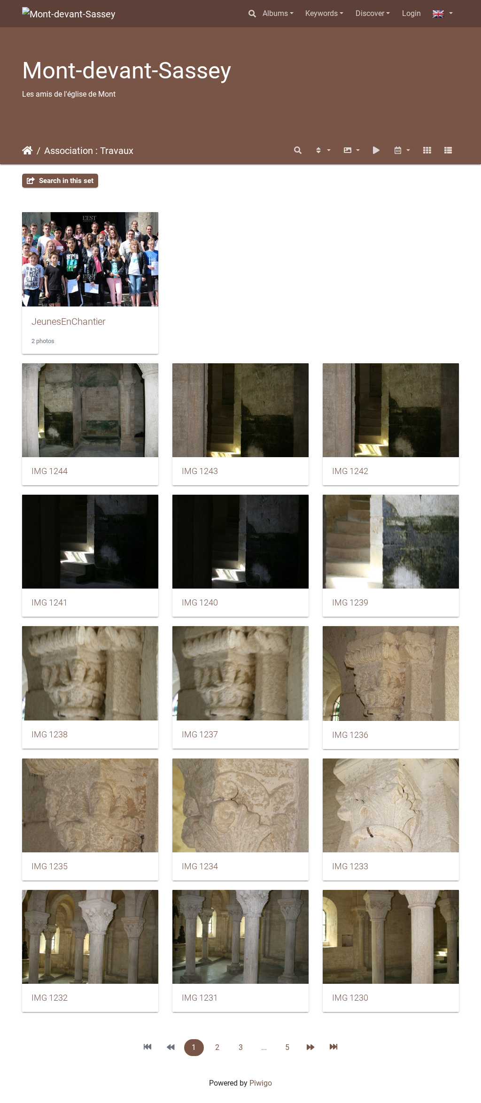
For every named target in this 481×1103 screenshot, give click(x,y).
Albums (275, 13)
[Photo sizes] (351, 151)
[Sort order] (322, 151)
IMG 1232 (49, 998)
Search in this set (65, 180)
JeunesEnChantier (68, 321)
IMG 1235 (49, 866)
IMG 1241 (49, 602)
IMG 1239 (350, 602)
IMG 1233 (350, 866)
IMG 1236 (350, 735)
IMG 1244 (49, 471)
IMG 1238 (49, 734)
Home (27, 151)
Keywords (321, 13)
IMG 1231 (200, 998)
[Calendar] (401, 151)
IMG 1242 (350, 471)
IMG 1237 (200, 734)
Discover (370, 13)
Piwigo (260, 1083)
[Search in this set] (298, 151)
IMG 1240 (200, 602)
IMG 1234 (200, 866)
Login (411, 13)
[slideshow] (377, 151)
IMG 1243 (200, 471)
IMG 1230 (350, 998)
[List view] (448, 151)
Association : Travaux (88, 150)
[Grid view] (427, 151)
